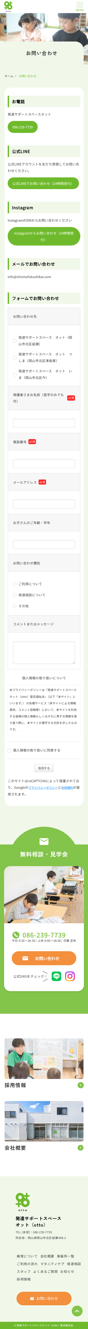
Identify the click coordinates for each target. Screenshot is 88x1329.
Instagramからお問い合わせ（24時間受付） (44, 236)
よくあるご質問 (45, 1271)
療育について (27, 1256)
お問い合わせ (47, 958)
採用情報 (24, 1279)
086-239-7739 (22, 127)
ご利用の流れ (27, 1263)
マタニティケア (52, 1263)
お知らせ (67, 1271)
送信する (44, 768)
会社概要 (47, 1256)
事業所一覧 (65, 1256)
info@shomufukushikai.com (29, 276)
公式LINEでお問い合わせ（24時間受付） (43, 183)
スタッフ (24, 1271)
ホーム (9, 76)
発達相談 (74, 1263)
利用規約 (67, 787)
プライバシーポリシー (43, 787)
